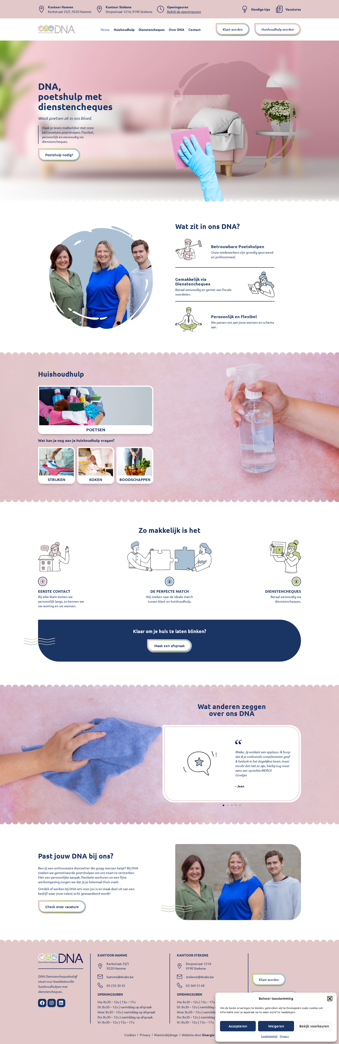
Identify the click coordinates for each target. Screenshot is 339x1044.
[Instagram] (52, 1003)
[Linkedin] (61, 1003)
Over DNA (176, 29)
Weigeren (276, 1026)
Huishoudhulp (124, 29)
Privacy (284, 1036)
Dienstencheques (152, 29)
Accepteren (238, 1026)
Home (105, 29)
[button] (329, 998)
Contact (194, 29)
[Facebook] (42, 1003)
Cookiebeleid (269, 1036)
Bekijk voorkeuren (314, 1026)
